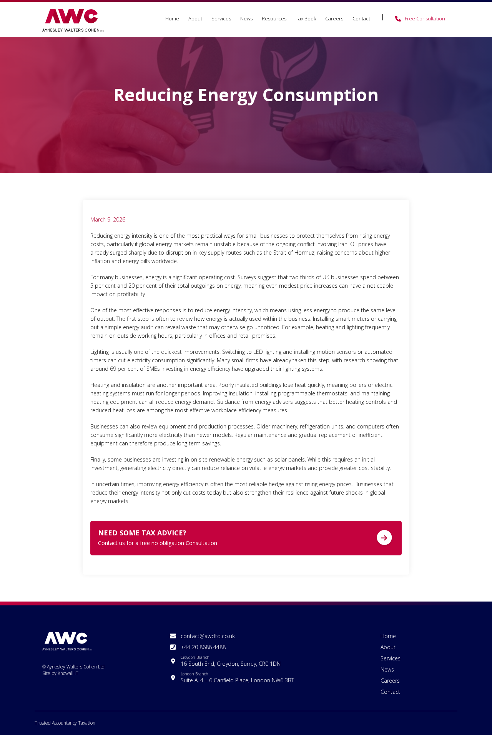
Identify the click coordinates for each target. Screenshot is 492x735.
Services (221, 18)
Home (172, 18)
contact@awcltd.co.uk (208, 636)
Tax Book (306, 18)
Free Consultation (425, 18)
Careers (334, 18)
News (246, 18)
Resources (274, 18)
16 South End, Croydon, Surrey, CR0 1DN (231, 661)
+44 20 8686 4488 (203, 647)
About (195, 18)
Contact (361, 18)
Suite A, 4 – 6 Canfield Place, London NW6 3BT (237, 677)
